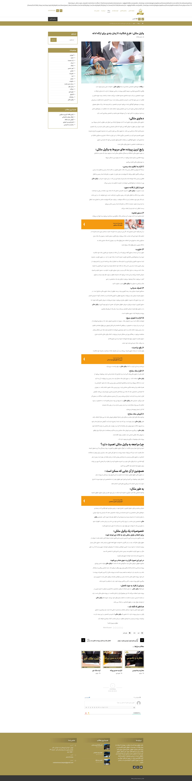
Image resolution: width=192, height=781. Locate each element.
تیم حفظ (133, 778)
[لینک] (103, 707)
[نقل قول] (99, 707)
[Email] (141, 767)
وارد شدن (87, 697)
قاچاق (72, 94)
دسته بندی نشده (69, 84)
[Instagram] (137, 767)
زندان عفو (71, 87)
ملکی (142, 521)
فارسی (133, 19)
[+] (107, 707)
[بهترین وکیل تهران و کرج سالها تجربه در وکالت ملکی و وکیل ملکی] (140, 11)
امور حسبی (71, 68)
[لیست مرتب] (95, 707)
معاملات (71, 97)
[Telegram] (134, 767)
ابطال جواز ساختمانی (68, 117)
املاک (134, 633)
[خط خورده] (93, 707)
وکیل (95, 517)
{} (105, 707)
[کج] (88, 707)
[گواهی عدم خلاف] (107, 762)
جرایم (140, 673)
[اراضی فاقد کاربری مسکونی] (107, 747)
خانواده (71, 81)
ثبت (72, 76)
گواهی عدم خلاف (69, 120)
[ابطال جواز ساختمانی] (107, 755)
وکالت (140, 87)
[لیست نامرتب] (97, 707)
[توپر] (86, 707)
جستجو (53, 40)
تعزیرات (71, 73)
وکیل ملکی (117, 87)
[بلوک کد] (101, 707)
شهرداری (118, 673)
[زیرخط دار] (90, 707)
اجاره (138, 633)
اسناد (72, 63)
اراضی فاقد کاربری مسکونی (66, 114)
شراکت (72, 89)
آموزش (72, 55)
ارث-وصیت (71, 60)
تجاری (72, 71)
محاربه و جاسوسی (69, 125)
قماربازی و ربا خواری (68, 122)
